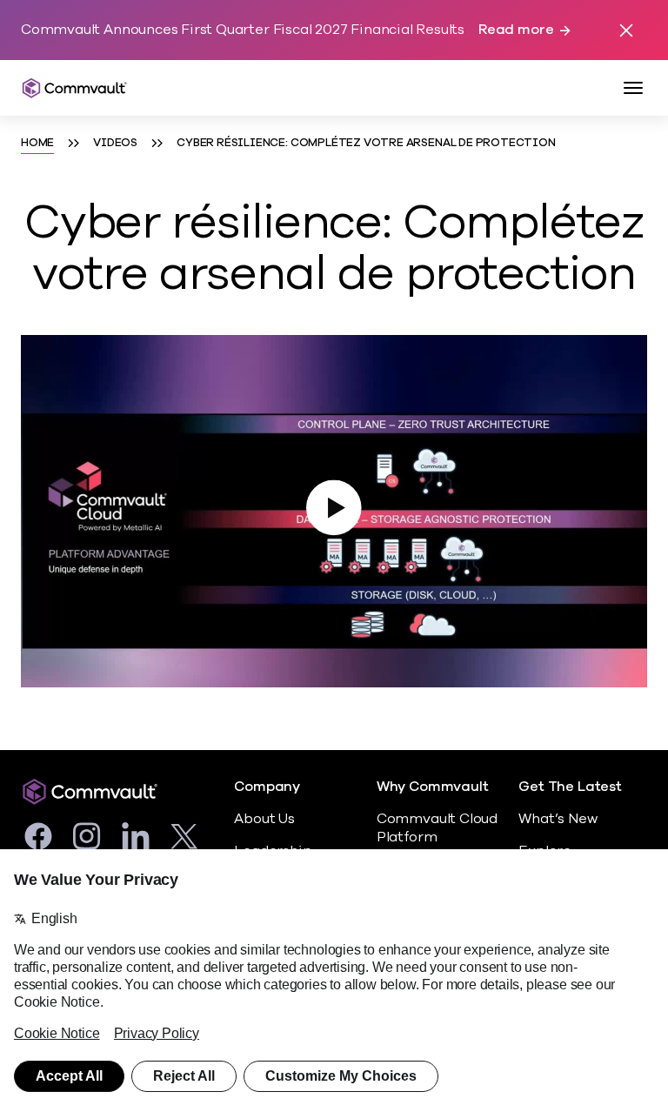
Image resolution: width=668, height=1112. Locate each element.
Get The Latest (569, 787)
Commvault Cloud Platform (437, 828)
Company (267, 787)
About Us (264, 818)
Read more (515, 30)
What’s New (557, 818)
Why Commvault (433, 787)
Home (37, 143)
